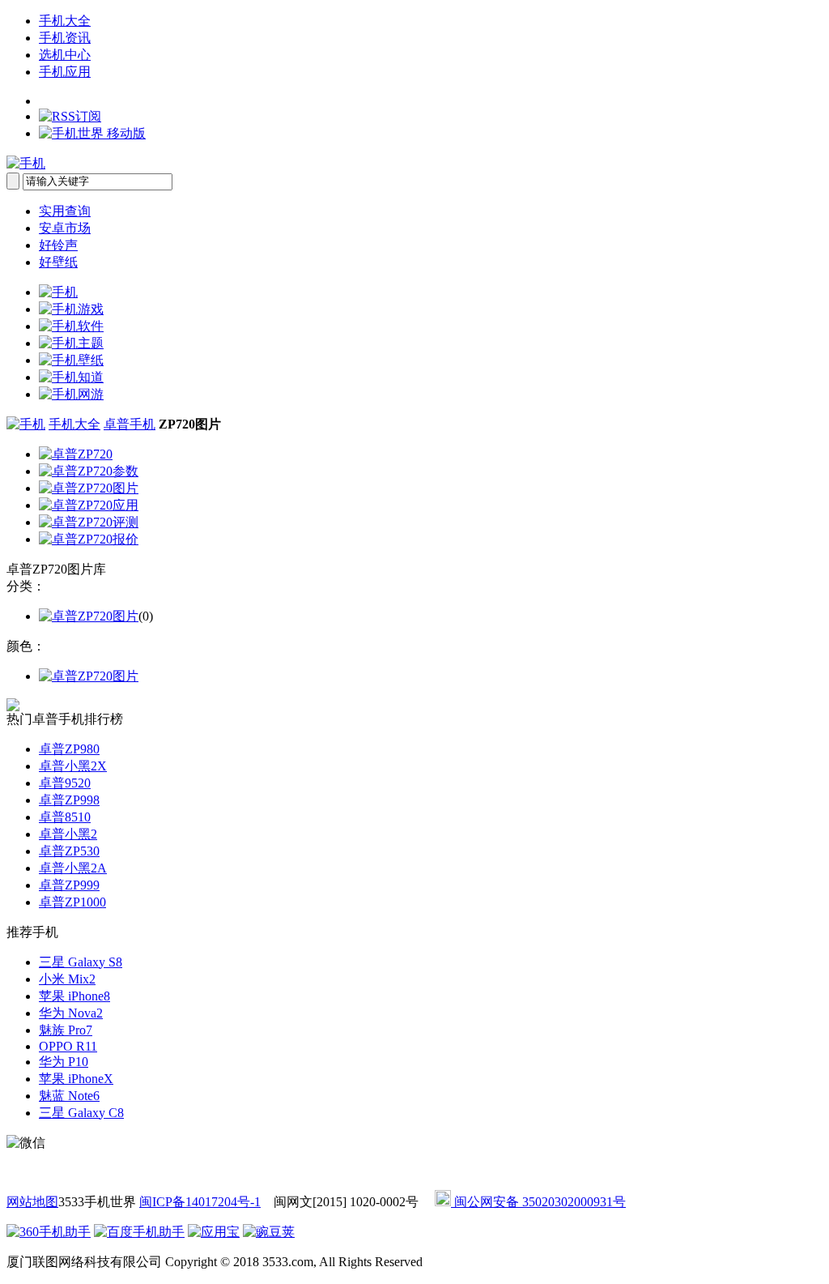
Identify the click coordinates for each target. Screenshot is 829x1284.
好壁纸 (58, 262)
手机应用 (65, 72)
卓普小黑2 (68, 834)
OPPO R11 (68, 1046)
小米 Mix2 (67, 979)
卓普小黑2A (73, 868)
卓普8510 (65, 817)
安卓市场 (65, 228)
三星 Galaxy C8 (81, 1113)
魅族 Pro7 (65, 1030)
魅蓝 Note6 (69, 1096)
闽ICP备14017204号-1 (200, 1202)
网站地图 (32, 1202)
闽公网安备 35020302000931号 (538, 1202)
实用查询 (65, 211)
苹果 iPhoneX (76, 1079)
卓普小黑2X (73, 766)
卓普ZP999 (69, 885)
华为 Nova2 (71, 1013)
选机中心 (65, 55)
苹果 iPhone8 (74, 996)
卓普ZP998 (69, 800)
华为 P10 (63, 1062)
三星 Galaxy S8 (80, 962)
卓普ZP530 (69, 851)
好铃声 (58, 245)
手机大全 (65, 21)
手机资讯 (65, 38)
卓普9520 (65, 783)
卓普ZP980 (69, 749)
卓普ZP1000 (72, 902)
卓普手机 (129, 424)
